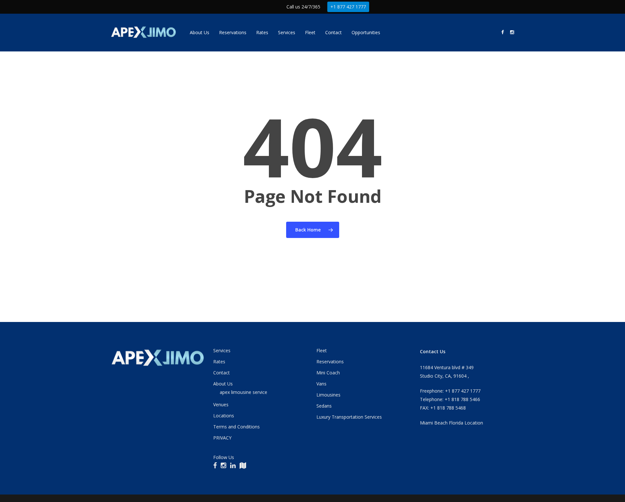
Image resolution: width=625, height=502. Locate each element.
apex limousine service (243, 392)
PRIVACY (222, 438)
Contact (221, 373)
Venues (221, 404)
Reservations (330, 361)
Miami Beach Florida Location (451, 423)
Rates (219, 361)
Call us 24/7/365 (303, 7)
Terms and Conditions (236, 427)
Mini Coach (328, 373)
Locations (223, 415)
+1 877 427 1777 (348, 7)
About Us (223, 384)
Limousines (328, 395)
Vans (321, 384)
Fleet (321, 350)
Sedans (324, 406)
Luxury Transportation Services (349, 417)
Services (221, 350)
